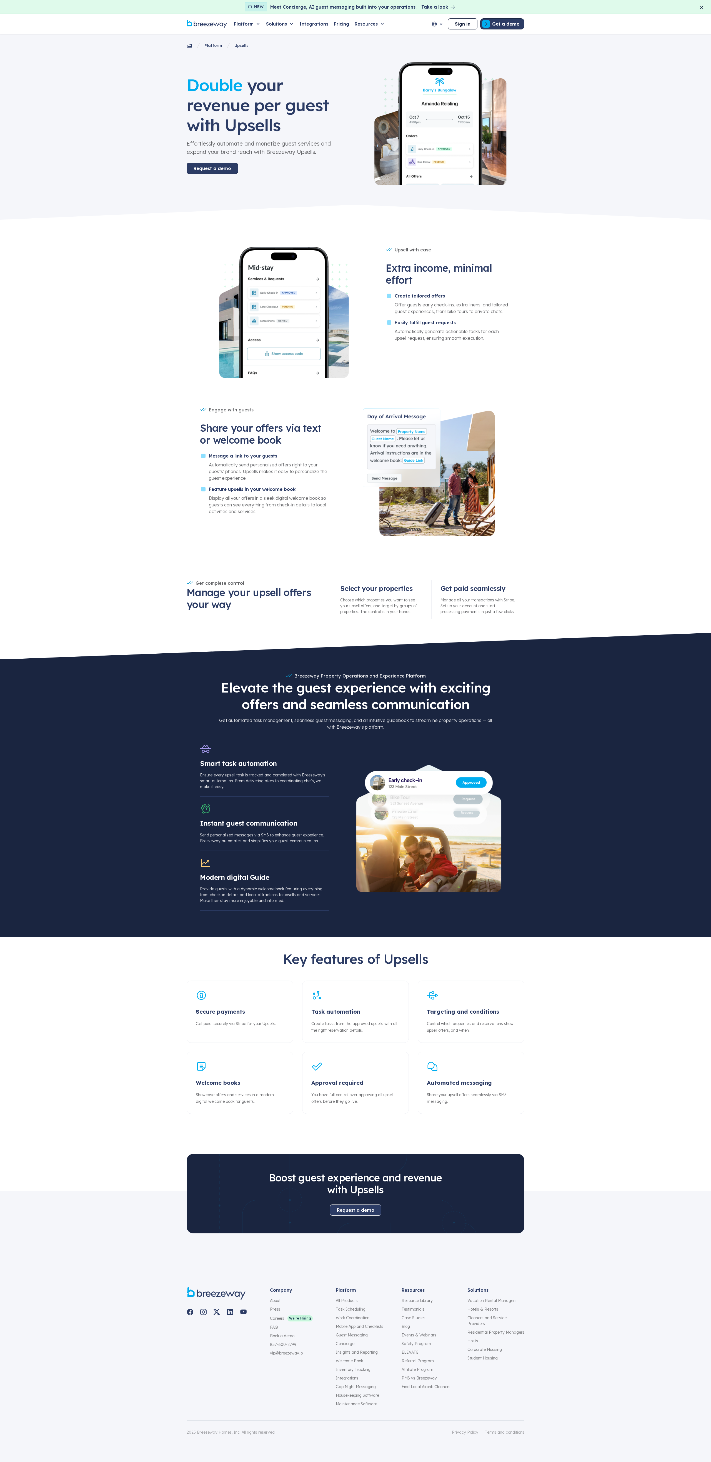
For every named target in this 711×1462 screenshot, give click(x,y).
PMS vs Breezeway (419, 1378)
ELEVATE (410, 1352)
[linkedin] (230, 1312)
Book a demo (282, 1335)
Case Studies (413, 1317)
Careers (277, 1318)
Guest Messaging (352, 1335)
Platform (213, 45)
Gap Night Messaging (356, 1386)
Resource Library (417, 1300)
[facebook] (190, 1312)
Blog (406, 1326)
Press (275, 1309)
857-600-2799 (283, 1344)
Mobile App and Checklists (359, 1326)
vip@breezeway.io (286, 1353)
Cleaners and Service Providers (487, 1320)
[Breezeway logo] (216, 1293)
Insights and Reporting (357, 1352)
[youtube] (243, 1312)
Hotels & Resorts (482, 1309)
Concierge (345, 1343)
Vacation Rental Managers (492, 1300)
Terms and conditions (504, 1432)
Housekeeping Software (357, 1395)
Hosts (472, 1340)
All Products (347, 1300)
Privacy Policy (465, 1432)
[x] (216, 1312)
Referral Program (418, 1360)
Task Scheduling (350, 1309)
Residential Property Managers (495, 1332)
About (275, 1300)
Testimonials (413, 1309)
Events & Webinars (419, 1335)
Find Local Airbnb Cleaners (426, 1386)
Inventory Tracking (353, 1369)
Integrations (347, 1378)
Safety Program (416, 1343)
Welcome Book (349, 1360)
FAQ (274, 1327)
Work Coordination (352, 1317)
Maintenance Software (356, 1403)
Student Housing (482, 1358)
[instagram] (203, 1312)
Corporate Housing (484, 1349)
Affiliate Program (417, 1369)
